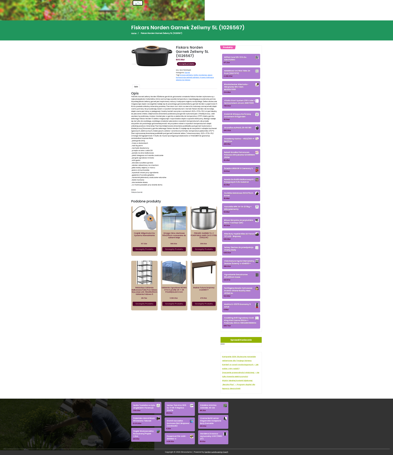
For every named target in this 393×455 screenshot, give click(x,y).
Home (133, 33)
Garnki (187, 72)
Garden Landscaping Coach (216, 452)
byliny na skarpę (200, 75)
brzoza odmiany (186, 75)
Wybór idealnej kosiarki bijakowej (237, 380)
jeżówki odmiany (192, 77)
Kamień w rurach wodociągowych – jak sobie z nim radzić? (240, 366)
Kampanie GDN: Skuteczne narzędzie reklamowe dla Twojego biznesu (239, 358)
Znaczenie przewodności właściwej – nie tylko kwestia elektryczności (240, 374)
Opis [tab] (136, 86)
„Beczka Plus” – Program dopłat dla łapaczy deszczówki (238, 386)
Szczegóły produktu (186, 64)
